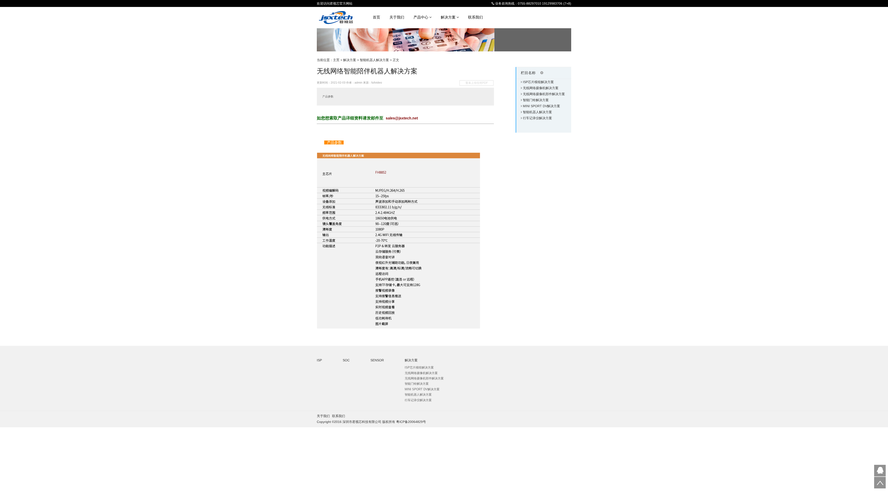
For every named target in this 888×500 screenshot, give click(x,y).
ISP (319, 360)
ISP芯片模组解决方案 (538, 82)
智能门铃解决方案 (536, 100)
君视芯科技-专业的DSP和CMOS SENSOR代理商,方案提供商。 (342, 18)
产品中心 (421, 17)
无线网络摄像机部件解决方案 (544, 94)
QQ (880, 470)
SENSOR (377, 360)
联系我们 (475, 17)
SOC (346, 360)
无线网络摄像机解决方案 (540, 88)
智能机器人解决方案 (374, 60)
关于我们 (396, 17)
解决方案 (448, 17)
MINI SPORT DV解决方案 (541, 106)
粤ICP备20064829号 (411, 422)
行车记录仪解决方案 (537, 118)
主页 (336, 60)
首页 (376, 17)
